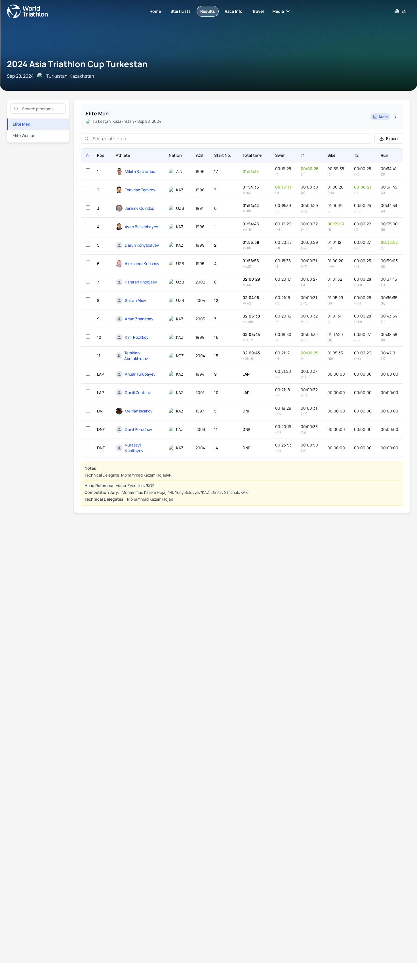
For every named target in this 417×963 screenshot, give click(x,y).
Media (278, 11)
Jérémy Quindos (139, 208)
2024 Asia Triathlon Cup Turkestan (77, 64)
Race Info (234, 11)
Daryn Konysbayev (142, 245)
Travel (258, 11)
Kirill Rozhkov (136, 337)
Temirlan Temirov (140, 189)
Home (155, 11)
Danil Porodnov (138, 429)
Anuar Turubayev (140, 374)
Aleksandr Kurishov (142, 263)
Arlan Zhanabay (139, 318)
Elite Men (21, 124)
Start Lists (180, 11)
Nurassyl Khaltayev (134, 447)
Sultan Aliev (135, 300)
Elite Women (24, 135)
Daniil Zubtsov (138, 392)
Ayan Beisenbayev (141, 226)
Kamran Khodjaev (141, 282)
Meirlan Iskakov (138, 411)
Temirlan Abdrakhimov (136, 355)
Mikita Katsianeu (140, 171)
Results (207, 11)
